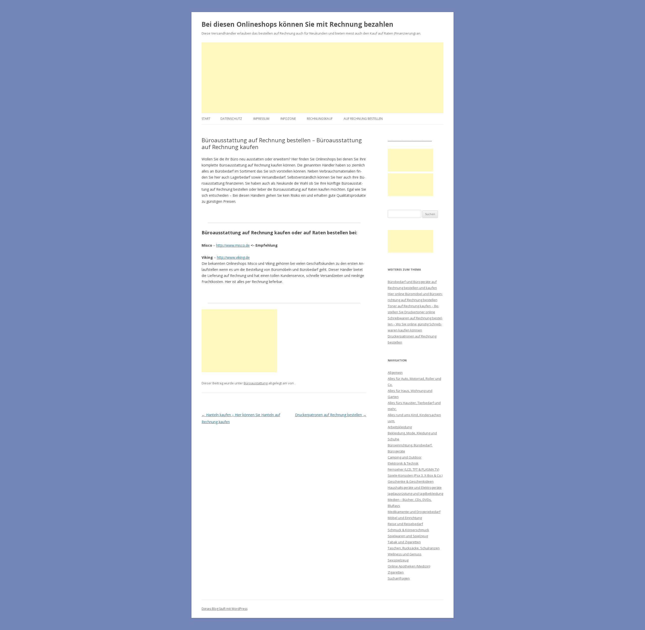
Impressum (261, 119)
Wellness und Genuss (405, 554)
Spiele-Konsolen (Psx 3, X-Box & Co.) (415, 475)
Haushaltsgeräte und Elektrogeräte (415, 487)
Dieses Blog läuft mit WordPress (224, 609)
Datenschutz (231, 119)
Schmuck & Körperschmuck (408, 530)
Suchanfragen (399, 578)
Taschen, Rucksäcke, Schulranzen (414, 548)
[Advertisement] (322, 77)
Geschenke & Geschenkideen (411, 481)
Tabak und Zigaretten (404, 542)
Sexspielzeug (398, 560)
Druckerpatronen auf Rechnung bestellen (330, 414)
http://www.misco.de (233, 245)
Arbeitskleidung (400, 427)
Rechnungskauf (320, 119)
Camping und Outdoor (405, 457)
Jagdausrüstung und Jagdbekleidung (415, 493)
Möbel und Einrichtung (405, 518)
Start (206, 119)
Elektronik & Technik (403, 463)
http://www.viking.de (233, 257)
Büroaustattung (256, 383)
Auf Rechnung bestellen (363, 119)
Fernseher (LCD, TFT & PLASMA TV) (413, 469)
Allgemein (395, 372)
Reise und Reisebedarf (405, 524)
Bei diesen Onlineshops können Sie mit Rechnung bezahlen (297, 24)
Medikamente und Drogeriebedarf (414, 511)
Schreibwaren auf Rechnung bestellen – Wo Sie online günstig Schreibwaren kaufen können (415, 324)
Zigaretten (396, 572)
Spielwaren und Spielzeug (408, 536)
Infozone (288, 119)
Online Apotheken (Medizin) (409, 566)
